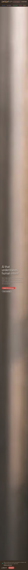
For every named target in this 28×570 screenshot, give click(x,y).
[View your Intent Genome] (2, 564)
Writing (20, 5)
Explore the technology (8, 288)
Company (24, 5)
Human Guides (15, 5)
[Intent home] (7, 2)
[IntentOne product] (24, 1)
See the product (16, 1)
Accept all (11, 567)
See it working (6, 291)
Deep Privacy (8, 5)
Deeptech (4, 5)
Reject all (5, 567)
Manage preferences (8, 565)
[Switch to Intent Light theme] (2, 568)
